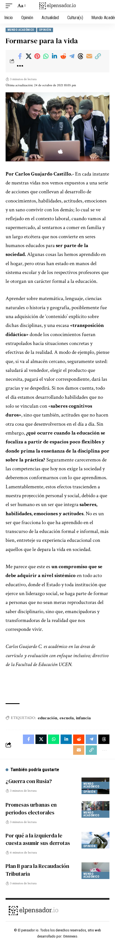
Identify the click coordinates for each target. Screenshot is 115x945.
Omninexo (70, 936)
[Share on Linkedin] (54, 56)
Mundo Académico (21, 29)
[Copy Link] (98, 56)
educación (47, 718)
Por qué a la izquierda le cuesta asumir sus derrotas (38, 839)
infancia (83, 718)
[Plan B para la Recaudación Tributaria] (95, 870)
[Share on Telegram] (72, 56)
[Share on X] (28, 56)
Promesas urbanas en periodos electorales (31, 808)
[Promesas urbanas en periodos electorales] (95, 809)
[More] (20, 66)
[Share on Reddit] (63, 56)
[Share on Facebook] (20, 56)
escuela (66, 718)
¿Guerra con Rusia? (29, 781)
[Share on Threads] (80, 56)
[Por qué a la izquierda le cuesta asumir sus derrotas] (95, 840)
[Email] (89, 56)
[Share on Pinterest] (37, 56)
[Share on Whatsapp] (46, 56)
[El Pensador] (57, 5)
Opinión (45, 29)
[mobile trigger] (10, 5)
